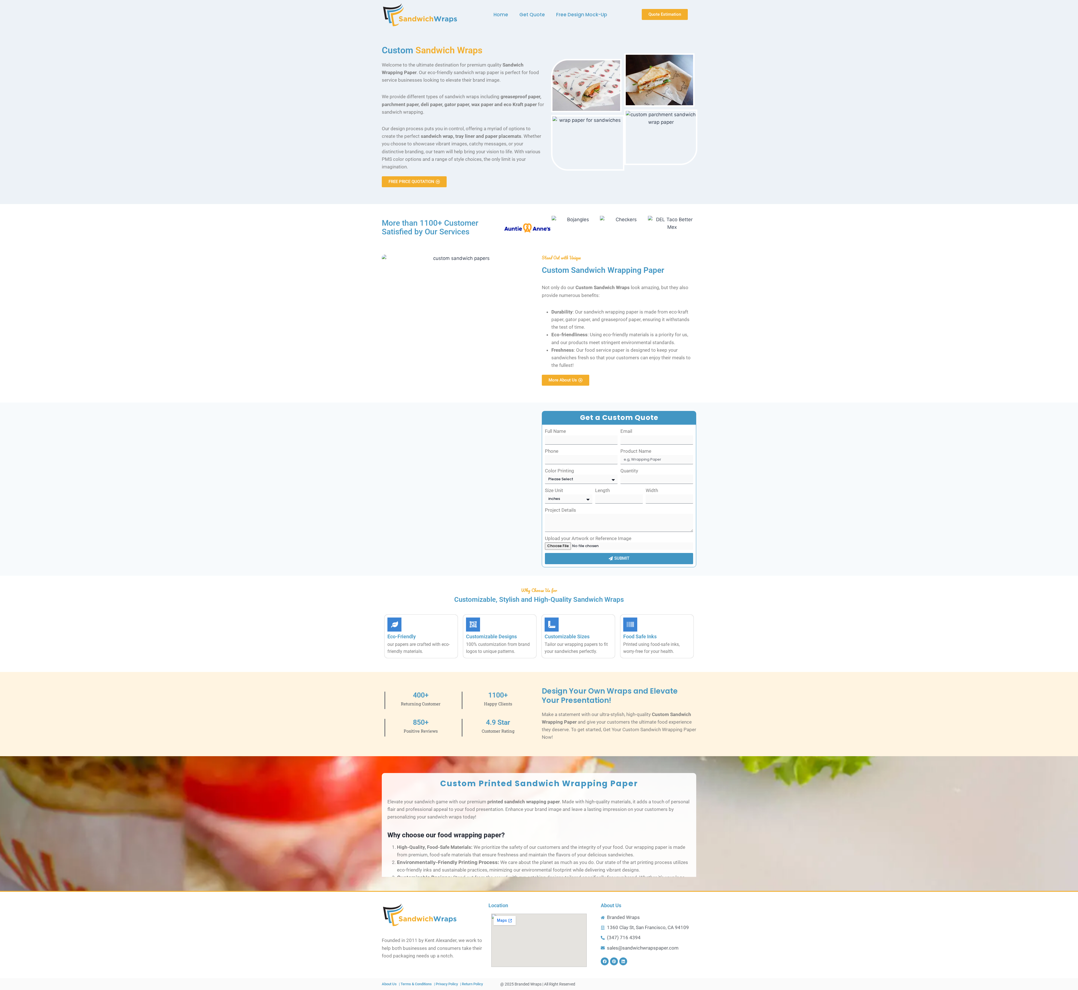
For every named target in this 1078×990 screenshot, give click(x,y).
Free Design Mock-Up (581, 14)
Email (626, 431)
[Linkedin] (623, 961)
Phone (551, 451)
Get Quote (532, 14)
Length (602, 490)
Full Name (555, 431)
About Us (611, 905)
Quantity (629, 471)
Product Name (635, 451)
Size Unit (554, 490)
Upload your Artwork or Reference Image (588, 538)
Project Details (560, 510)
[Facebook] (605, 961)
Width (652, 490)
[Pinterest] (614, 961)
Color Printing (559, 471)
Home (501, 14)
